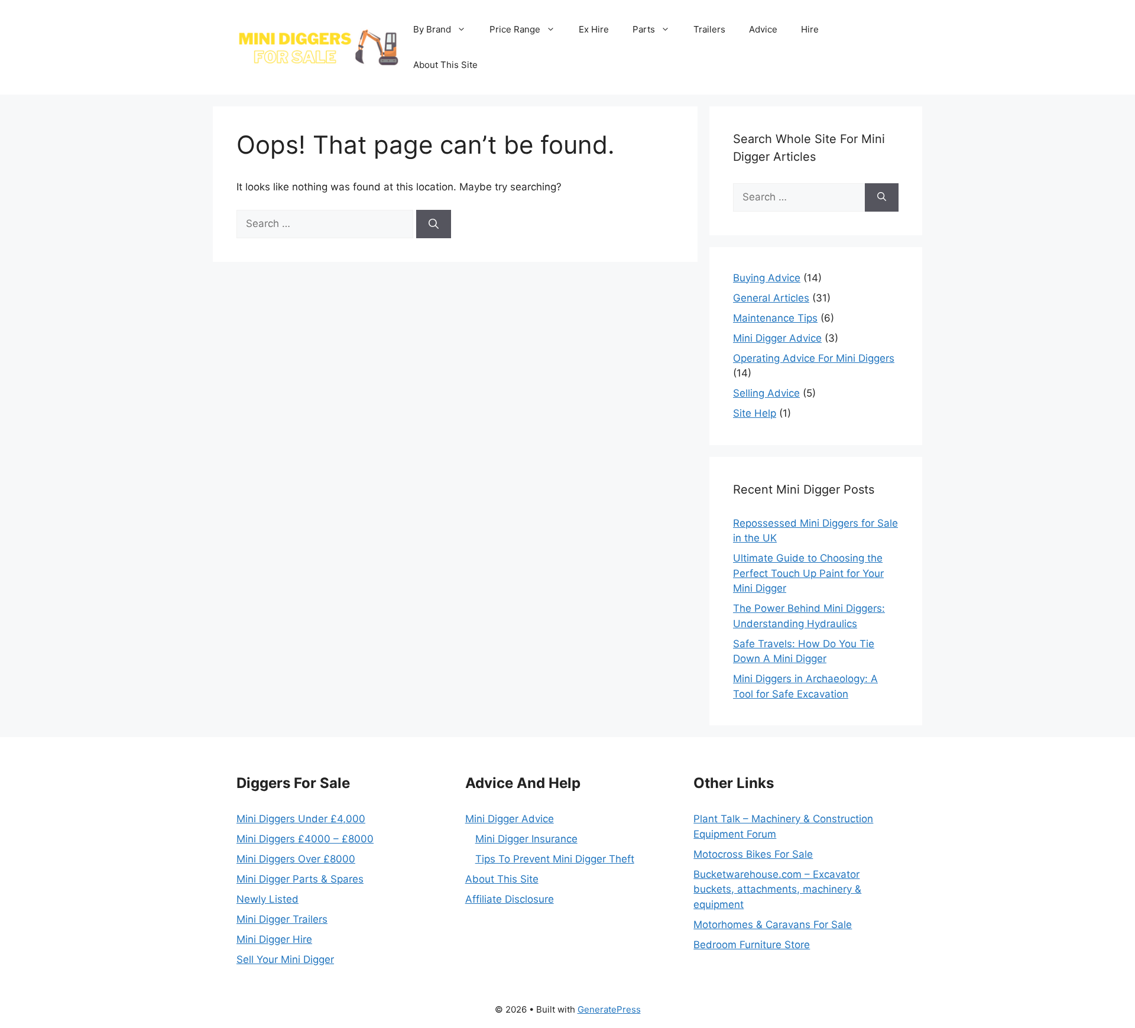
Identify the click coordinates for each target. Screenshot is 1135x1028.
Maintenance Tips (775, 318)
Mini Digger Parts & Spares (300, 879)
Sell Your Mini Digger (285, 959)
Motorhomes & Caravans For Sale (772, 924)
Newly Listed (267, 899)
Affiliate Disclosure (509, 899)
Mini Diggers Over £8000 (295, 859)
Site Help (754, 413)
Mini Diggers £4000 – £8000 (305, 839)
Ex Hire (594, 29)
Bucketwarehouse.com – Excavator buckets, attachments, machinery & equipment (777, 889)
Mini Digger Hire (274, 939)
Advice (763, 29)
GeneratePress (609, 1009)
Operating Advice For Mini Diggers (813, 358)
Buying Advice (766, 278)
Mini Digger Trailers (281, 919)
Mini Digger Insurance (526, 839)
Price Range (514, 29)
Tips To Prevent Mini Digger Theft (554, 859)
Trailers (709, 29)
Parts (644, 29)
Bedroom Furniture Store (751, 945)
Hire (810, 29)
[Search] (433, 224)
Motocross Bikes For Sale (753, 854)
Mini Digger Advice (777, 338)
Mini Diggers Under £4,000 (300, 819)
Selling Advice (766, 393)
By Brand (432, 29)
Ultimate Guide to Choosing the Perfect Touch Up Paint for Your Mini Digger (808, 573)
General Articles (771, 298)
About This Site (445, 64)
